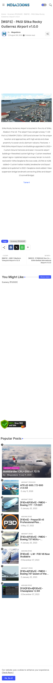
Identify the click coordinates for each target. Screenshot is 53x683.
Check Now (7, 672)
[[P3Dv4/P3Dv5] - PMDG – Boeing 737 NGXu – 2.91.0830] (10, 539)
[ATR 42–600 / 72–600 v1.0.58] (10, 487)
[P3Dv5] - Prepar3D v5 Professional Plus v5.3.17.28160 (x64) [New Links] (33, 521)
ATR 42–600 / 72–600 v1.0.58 (31, 486)
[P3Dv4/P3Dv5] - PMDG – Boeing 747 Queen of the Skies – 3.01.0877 (33, 572)
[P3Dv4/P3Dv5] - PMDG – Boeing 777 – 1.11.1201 (33, 503)
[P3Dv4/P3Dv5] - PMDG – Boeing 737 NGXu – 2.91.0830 (33, 538)
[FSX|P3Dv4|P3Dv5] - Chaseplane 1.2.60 (31, 589)
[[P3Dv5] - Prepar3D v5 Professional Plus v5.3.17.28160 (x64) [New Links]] (10, 521)
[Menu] (3, 4)
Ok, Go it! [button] (9, 678)
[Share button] (27, 247)
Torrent (26, 182)
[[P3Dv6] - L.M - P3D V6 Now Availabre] (10, 556)
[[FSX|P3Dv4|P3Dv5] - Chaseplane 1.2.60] (10, 590)
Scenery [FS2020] (15, 14)
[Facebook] (10, 247)
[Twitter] (16, 247)
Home (3, 14)
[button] (44, 5)
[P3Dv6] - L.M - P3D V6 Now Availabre (35, 555)
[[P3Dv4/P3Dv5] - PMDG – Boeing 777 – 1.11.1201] (10, 504)
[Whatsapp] (22, 247)
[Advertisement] (26, 67)
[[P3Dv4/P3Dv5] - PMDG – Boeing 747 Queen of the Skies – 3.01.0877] (10, 573)
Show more (45, 277)
